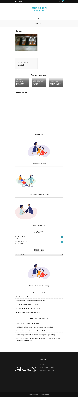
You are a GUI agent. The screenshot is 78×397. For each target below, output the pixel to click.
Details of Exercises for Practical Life (55, 84)
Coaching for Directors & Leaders (39, 194)
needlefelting (20, 334)
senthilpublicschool (22, 327)
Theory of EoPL (54, 81)
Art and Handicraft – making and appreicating (40, 334)
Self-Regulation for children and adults (28, 308)
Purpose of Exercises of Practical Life (41, 327)
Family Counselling (39, 225)
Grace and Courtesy (39, 80)
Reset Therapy (18, 1)
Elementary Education (47, 370)
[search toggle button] (59, 1)
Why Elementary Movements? (20, 84)
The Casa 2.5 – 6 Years (47, 367)
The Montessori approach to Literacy (27, 304)
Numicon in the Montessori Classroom (28, 312)
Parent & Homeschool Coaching (39, 286)
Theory (42, 364)
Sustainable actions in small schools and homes (30, 338)
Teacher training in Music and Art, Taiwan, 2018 (30, 300)
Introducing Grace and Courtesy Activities (38, 83)
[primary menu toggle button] (39, 18)
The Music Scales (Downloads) (25, 297)
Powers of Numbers (33, 323)
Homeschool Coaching (39, 163)
